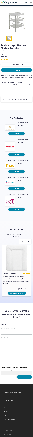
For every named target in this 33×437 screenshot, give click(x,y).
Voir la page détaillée (16, 293)
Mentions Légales (8, 389)
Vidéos (5, 415)
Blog (5, 407)
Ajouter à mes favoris (17, 64)
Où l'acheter (16, 70)
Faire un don (7, 404)
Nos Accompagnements (10, 419)
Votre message (4, 337)
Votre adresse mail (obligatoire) (8, 328)
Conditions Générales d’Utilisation (12, 392)
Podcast (6, 411)
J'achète (16, 133)
